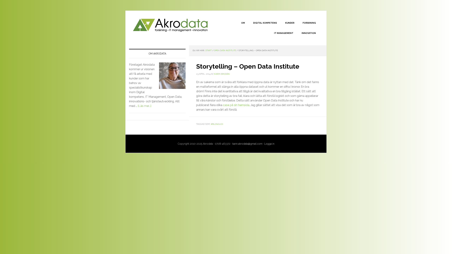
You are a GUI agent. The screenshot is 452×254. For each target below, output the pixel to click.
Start (208, 50)
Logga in (269, 143)
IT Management (283, 33)
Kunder (289, 23)
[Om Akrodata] (171, 78)
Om (243, 23)
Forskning (309, 23)
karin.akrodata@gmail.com (247, 143)
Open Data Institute (225, 50)
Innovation (309, 33)
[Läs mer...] (144, 106)
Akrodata (170, 25)
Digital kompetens (265, 23)
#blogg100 (217, 124)
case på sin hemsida (236, 105)
